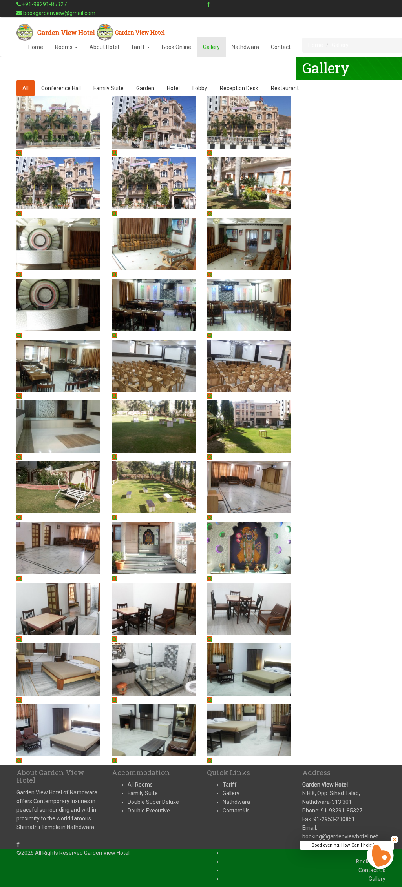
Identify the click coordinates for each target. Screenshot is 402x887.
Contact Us (236, 810)
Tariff (138, 47)
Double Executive (149, 810)
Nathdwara (245, 47)
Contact (281, 47)
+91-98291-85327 (44, 4)
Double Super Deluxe (153, 802)
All (25, 88)
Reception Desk (239, 88)
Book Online (176, 47)
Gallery (211, 47)
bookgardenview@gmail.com (58, 13)
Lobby (199, 88)
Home (35, 47)
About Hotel (104, 47)
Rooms (64, 47)
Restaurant (285, 88)
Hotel (173, 88)
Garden (145, 88)
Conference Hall (61, 88)
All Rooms (140, 785)
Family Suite (108, 88)
